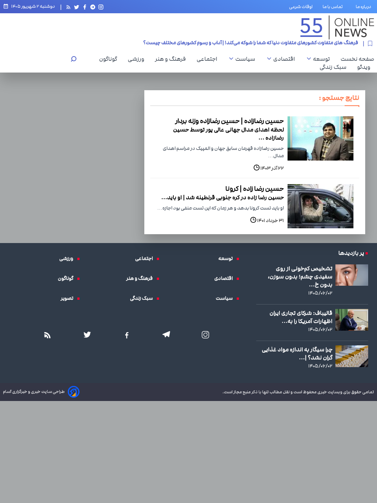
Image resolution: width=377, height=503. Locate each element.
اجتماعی (209, 59)
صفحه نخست (357, 59)
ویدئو (365, 67)
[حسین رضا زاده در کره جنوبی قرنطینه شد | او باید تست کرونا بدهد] (320, 206)
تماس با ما (334, 6)
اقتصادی (286, 59)
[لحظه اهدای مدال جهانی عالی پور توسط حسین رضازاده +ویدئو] (320, 138)
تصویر (69, 298)
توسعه (323, 59)
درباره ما (365, 6)
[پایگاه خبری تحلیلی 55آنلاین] (337, 27)
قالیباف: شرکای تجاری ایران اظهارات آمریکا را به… (300, 317)
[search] (73, 60)
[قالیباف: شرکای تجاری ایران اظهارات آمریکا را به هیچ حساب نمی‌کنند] (351, 320)
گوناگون (110, 59)
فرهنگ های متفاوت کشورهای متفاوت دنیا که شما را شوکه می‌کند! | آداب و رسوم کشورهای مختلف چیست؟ (250, 39)
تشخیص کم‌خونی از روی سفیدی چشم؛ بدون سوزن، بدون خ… (300, 276)
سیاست (247, 59)
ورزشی (138, 59)
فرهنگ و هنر (172, 59)
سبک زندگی (335, 67)
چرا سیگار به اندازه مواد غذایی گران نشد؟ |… (297, 353)
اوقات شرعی (301, 6)
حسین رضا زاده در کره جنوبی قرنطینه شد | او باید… (222, 197)
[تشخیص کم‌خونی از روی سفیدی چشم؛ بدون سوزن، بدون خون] (351, 275)
